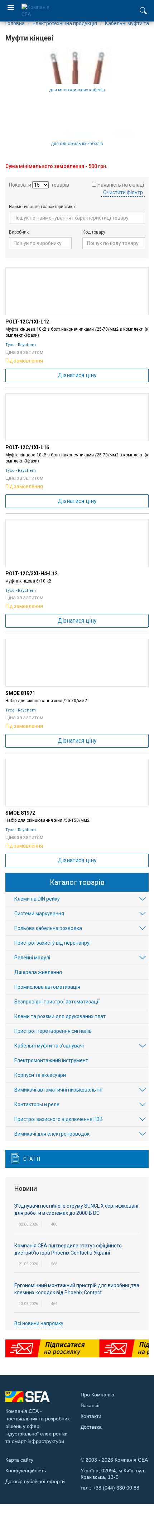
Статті (31, 1159)
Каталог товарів (77, 882)
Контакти (91, 1416)
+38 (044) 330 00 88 (116, 1488)
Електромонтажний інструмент (51, 1060)
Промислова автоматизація (47, 987)
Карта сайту (19, 1460)
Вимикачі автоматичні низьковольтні (58, 1090)
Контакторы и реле (36, 1104)
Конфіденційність (25, 1470)
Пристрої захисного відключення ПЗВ (58, 1119)
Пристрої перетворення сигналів (53, 1031)
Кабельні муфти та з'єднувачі (49, 1046)
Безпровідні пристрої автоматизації (57, 1002)
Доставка (91, 1427)
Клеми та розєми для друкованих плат (60, 1016)
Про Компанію (97, 1394)
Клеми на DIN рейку (37, 899)
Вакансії (90, 1405)
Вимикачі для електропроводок (52, 1134)
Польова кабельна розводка (48, 928)
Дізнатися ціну (77, 375)
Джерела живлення (38, 972)
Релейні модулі (32, 957)
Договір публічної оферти (35, 1481)
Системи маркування (39, 913)
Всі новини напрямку (38, 1323)
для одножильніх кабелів (77, 143)
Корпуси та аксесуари (40, 1075)
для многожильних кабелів (77, 89)
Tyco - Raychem (20, 344)
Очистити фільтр (123, 192)
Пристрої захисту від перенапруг (53, 943)
